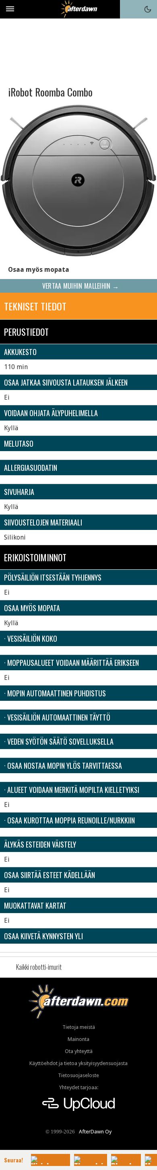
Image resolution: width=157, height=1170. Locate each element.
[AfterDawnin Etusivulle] (79, 9)
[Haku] (129, 9)
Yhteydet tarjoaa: (78, 1087)
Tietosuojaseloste (78, 1075)
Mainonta (78, 1039)
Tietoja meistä (78, 1027)
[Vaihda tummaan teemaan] (147, 9)
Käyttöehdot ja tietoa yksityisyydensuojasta (78, 1063)
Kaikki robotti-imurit (39, 967)
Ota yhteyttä (79, 1051)
